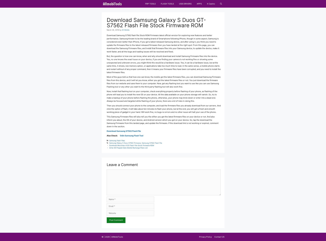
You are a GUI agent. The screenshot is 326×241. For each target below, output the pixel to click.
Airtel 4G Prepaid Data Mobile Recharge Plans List (128, 148)
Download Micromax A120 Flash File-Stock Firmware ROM (131, 145)
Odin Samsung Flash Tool (131, 135)
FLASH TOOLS (167, 4)
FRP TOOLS (150, 4)
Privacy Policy (205, 237)
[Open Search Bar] (221, 4)
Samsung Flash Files (117, 141)
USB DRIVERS (185, 4)
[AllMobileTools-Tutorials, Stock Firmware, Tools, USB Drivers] (113, 4)
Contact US (219, 237)
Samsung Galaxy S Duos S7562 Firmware (125, 143)
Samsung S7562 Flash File (152, 143)
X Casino (211, 4)
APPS (199, 4)
